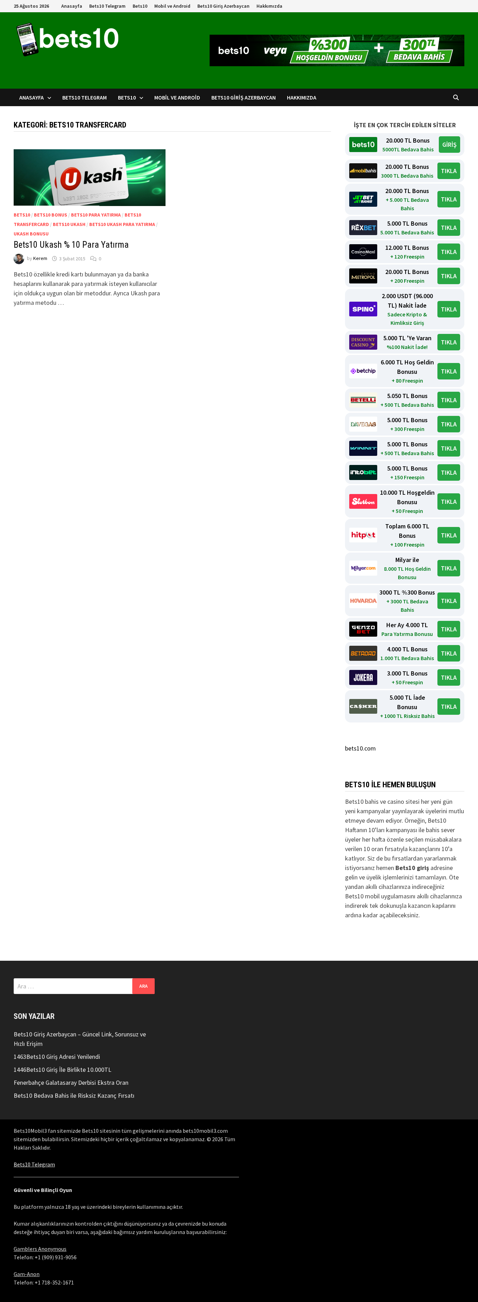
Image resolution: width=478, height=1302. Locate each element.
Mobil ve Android (172, 6)
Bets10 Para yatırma (96, 215)
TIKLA (449, 171)
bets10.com (360, 748)
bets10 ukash (69, 224)
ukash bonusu (31, 234)
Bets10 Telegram (107, 6)
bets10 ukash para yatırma (122, 224)
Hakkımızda (269, 6)
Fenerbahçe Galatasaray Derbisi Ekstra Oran (71, 1082)
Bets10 (140, 6)
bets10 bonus (50, 215)
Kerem (40, 258)
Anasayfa (71, 6)
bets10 (22, 215)
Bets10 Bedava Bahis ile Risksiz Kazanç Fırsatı (74, 1095)
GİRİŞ (449, 145)
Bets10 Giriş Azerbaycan (223, 6)
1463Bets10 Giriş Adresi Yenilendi (57, 1057)
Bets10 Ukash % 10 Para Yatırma (71, 245)
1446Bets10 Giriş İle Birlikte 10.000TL (62, 1069)
